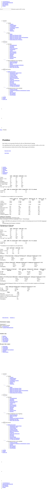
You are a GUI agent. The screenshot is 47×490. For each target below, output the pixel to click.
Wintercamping (5, 351)
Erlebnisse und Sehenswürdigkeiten (17, 65)
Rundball (11, 56)
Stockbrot (12, 58)
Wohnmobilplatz (13, 25)
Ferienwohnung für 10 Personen (16, 39)
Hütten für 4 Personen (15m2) (15, 35)
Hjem (1, 129)
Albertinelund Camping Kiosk (15, 72)
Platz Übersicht (5, 4)
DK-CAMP (4, 337)
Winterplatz (12, 30)
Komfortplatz (12, 28)
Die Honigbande (13, 51)
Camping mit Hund (13, 76)
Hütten (11, 34)
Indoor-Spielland (13, 52)
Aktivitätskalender (13, 45)
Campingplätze (13, 26)
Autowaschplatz (13, 75)
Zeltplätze (4, 350)
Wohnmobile (4, 346)
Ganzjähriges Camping (14, 27)
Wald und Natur (13, 57)
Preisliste (4, 97)
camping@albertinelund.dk (7, 2)
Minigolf (11, 55)
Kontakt (4, 5)
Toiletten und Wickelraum (15, 84)
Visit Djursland (13, 94)
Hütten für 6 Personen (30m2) (15, 38)
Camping (11, 24)
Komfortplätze (5, 347)
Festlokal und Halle (13, 89)
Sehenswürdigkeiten (14, 61)
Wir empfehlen (5, 3)
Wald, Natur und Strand (14, 67)
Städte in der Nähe (13, 62)
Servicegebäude (13, 83)
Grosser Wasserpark (14, 48)
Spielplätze (12, 54)
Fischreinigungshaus (14, 77)
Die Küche (12, 82)
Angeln (11, 50)
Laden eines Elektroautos (15, 80)
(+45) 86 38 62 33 (5, 1)
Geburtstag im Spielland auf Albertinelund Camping (20, 90)
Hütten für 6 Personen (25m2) (15, 36)
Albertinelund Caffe (14, 73)
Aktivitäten (12, 46)
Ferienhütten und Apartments (8, 349)
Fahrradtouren (12, 49)
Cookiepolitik (5, 341)
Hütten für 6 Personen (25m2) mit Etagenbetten (19, 37)
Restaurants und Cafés (14, 66)
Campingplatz (5, 348)
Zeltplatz (11, 29)
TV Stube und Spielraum (14, 86)
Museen (11, 63)
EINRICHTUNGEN (11, 71)
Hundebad (12, 79)
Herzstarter (12, 81)
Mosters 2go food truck (14, 78)
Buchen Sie (4, 99)
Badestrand (12, 47)
